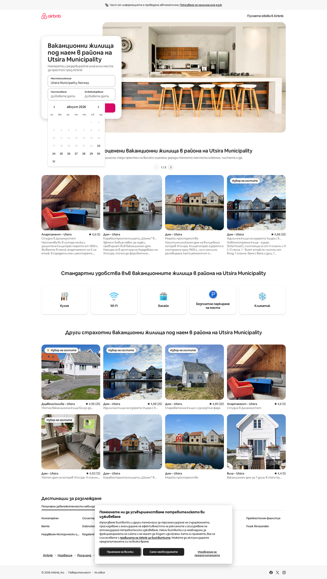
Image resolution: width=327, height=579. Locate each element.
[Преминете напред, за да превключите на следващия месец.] (98, 107)
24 (53, 153)
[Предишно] (156, 167)
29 (91, 153)
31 (53, 161)
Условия (99, 572)
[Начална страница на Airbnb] (51, 16)
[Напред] (171, 167)
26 (68, 153)
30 (98, 153)
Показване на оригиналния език (201, 5)
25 (61, 153)
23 (98, 146)
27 (76, 153)
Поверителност (79, 572)
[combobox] (81, 82)
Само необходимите (163, 552)
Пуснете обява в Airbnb (265, 16)
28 (83, 153)
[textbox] (64, 96)
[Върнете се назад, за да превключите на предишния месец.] (54, 107)
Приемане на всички (120, 552)
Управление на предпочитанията (207, 553)
